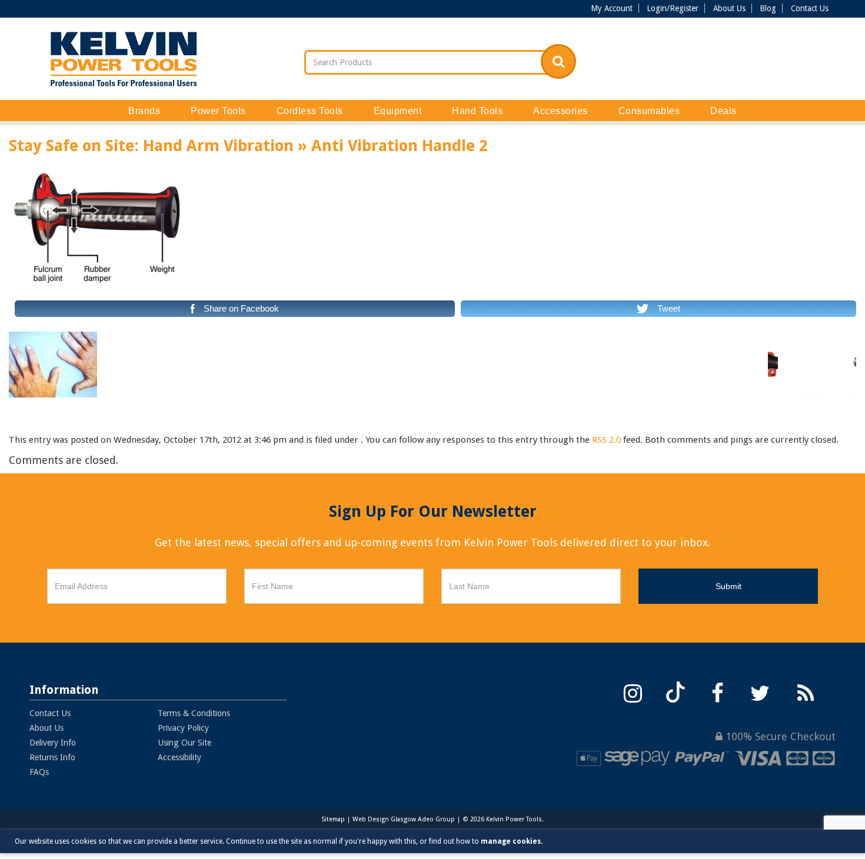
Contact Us (810, 8)
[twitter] (760, 691)
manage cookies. (512, 841)
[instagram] (633, 691)
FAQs (39, 772)
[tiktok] (675, 691)
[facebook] (718, 691)
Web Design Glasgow (384, 819)
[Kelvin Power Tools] (124, 59)
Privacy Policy (183, 728)
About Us (729, 8)
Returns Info (52, 757)
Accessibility (179, 757)
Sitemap (333, 819)
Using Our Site (184, 742)
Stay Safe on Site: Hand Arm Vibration (151, 145)
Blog (768, 8)
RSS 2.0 (606, 439)
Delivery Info (52, 742)
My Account (612, 8)
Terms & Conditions (194, 713)
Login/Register (672, 8)
